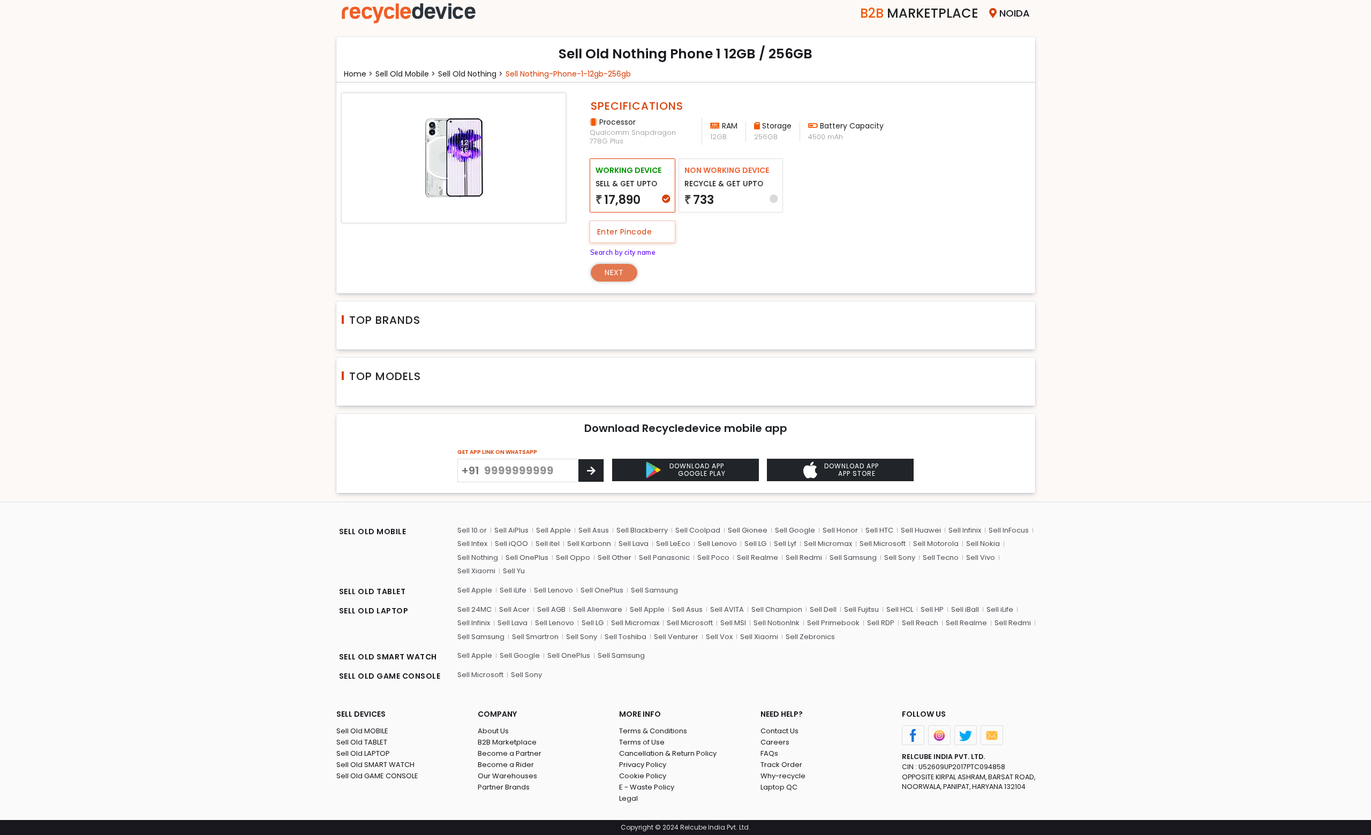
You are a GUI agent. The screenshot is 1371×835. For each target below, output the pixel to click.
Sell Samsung (853, 557)
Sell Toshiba (625, 637)
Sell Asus (593, 530)
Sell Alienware (597, 609)
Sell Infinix (964, 530)
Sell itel (548, 543)
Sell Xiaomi (476, 571)
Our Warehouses (507, 776)
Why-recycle (782, 776)
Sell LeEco (673, 543)
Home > (358, 74)
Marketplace (919, 13)
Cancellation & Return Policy (668, 753)
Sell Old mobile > (405, 74)
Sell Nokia (983, 543)
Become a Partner (509, 753)
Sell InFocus (1009, 530)
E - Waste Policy (646, 787)
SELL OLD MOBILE (372, 531)
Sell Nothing (477, 557)
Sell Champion (776, 609)
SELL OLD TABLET (372, 591)
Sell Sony (899, 557)
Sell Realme (757, 557)
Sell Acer (514, 609)
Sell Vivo (980, 557)
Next (614, 272)
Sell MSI (733, 623)
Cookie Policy (642, 776)
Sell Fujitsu (861, 609)
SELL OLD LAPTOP (374, 610)
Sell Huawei (921, 530)
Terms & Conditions (653, 731)
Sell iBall (965, 609)
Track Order (781, 765)
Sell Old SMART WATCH (375, 765)
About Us (493, 731)
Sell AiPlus (511, 530)
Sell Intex (472, 543)
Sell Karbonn (589, 543)
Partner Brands (504, 787)
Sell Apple (553, 530)
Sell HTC (879, 530)
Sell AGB (551, 609)
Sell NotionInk (777, 623)
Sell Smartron (535, 637)
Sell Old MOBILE (362, 731)
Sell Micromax (828, 543)
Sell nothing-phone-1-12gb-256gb (568, 74)
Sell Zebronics (810, 637)
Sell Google (795, 530)
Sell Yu (514, 571)
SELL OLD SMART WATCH (388, 656)
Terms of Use (642, 742)
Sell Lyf (785, 543)
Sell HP (932, 609)
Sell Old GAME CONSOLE (377, 776)
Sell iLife (513, 590)
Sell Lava (634, 543)
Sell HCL (899, 609)
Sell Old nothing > (470, 74)
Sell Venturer (676, 637)
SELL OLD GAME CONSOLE (390, 676)
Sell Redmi (804, 557)
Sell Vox (719, 637)
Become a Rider (506, 765)
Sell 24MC (474, 609)
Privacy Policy (642, 765)
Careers (774, 742)
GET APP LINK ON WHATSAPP (497, 452)
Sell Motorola (936, 543)
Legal (628, 798)
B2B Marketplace (507, 742)
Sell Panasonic (664, 557)
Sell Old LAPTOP (363, 753)
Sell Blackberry (642, 530)
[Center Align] (591, 470)
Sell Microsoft (883, 543)
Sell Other (614, 557)
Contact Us (779, 731)
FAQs (769, 753)
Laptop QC (778, 787)
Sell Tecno (941, 557)
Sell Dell (823, 609)
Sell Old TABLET (361, 742)
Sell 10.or (472, 530)
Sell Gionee (747, 530)
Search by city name (623, 252)
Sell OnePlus (527, 557)
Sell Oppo (573, 557)
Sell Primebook (833, 623)
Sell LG (755, 543)
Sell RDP (880, 623)
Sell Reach (920, 623)
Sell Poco (713, 557)
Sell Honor (840, 530)
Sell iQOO (511, 543)
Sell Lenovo (717, 543)
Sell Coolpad (697, 530)
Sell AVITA (727, 609)
